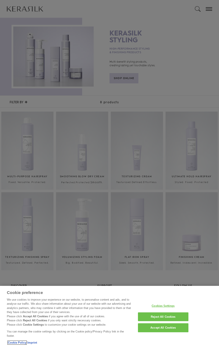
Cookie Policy (17, 342)
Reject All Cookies (163, 316)
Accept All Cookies (163, 327)
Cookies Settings (163, 305)
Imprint (32, 342)
